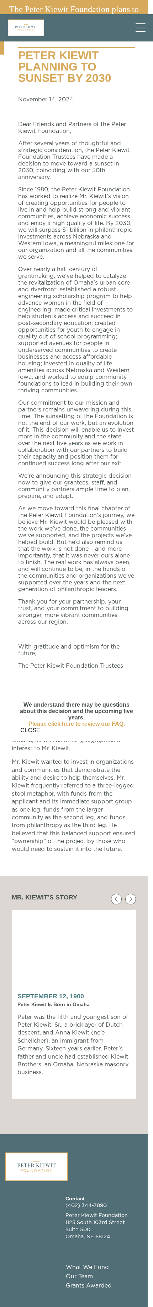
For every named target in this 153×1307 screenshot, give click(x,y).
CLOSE (30, 730)
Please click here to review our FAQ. (76, 724)
